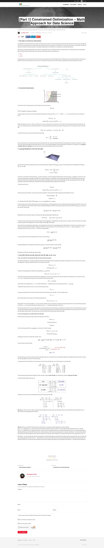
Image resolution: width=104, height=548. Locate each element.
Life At (84, 4)
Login (75, 1)
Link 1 (21, 54)
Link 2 (21, 56)
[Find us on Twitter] (84, 545)
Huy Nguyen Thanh (25, 32)
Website (54, 509)
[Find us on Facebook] (82, 545)
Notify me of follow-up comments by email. (26, 519)
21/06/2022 (33, 32)
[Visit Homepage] (28, 4)
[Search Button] (85, 1)
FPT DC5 (37, 544)
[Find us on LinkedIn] (85, 545)
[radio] (49, 458)
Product (80, 4)
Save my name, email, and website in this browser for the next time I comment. (35, 515)
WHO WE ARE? (83, 540)
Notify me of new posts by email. (24, 523)
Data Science (73, 4)
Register (77, 1)
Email (19, 509)
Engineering (66, 4)
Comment (20, 489)
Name (19, 504)
